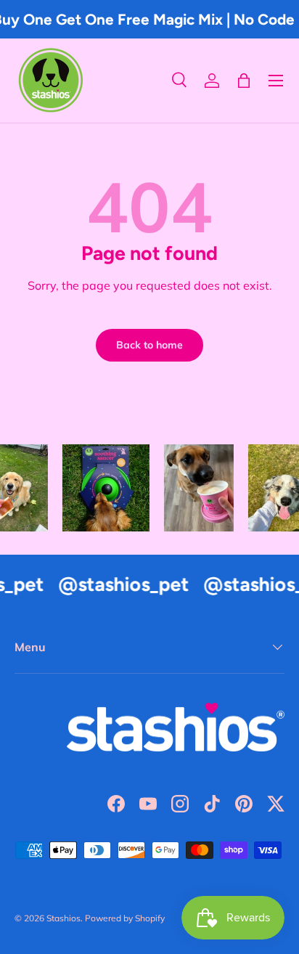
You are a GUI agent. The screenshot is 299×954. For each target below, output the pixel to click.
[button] (244, 81)
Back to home (149, 344)
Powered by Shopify (125, 918)
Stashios (63, 918)
